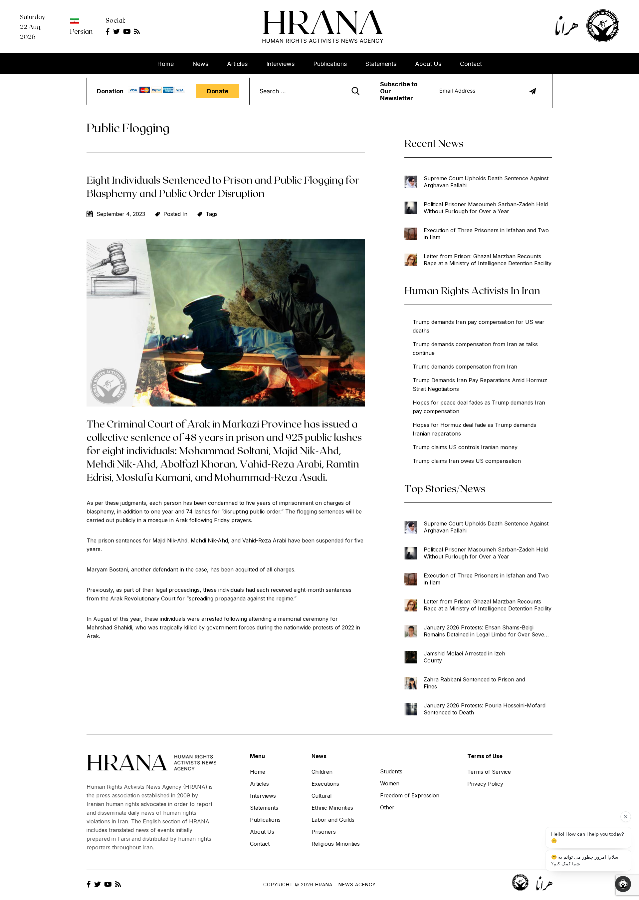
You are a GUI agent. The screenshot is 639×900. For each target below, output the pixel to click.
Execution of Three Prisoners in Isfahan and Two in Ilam (486, 234)
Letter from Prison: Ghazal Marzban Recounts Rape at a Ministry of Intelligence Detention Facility (487, 260)
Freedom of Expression (409, 795)
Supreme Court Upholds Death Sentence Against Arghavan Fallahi (486, 182)
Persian (81, 31)
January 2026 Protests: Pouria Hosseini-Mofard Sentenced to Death (484, 709)
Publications (330, 63)
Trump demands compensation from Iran (465, 366)
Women (389, 783)
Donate (217, 91)
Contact (471, 63)
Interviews (280, 63)
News (200, 63)
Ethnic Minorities (332, 807)
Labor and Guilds (333, 819)
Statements (380, 63)
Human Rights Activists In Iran (472, 290)
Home (165, 63)
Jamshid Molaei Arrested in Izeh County (464, 657)
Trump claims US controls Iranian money (465, 447)
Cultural (321, 795)
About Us (428, 63)
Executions (325, 783)
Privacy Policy (485, 783)
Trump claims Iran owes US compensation (467, 460)
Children (322, 771)
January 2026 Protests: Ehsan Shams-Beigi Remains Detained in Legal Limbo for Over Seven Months (485, 631)
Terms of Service (489, 771)
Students (391, 771)
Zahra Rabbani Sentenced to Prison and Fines (474, 683)
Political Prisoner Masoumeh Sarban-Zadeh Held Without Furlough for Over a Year (486, 208)
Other (387, 807)
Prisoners (324, 831)
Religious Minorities (336, 843)
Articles (237, 63)
